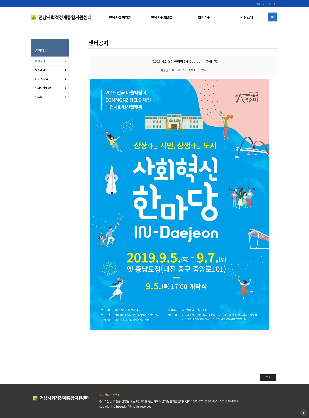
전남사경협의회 (162, 17)
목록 (268, 377)
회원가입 (260, 3)
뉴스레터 (40, 70)
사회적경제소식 (43, 88)
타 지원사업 (41, 79)
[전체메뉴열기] (272, 17)
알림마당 (204, 17)
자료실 (38, 97)
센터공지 (40, 61)
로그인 (272, 3)
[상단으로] (303, 412)
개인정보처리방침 (110, 394)
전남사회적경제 (120, 17)
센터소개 (246, 17)
